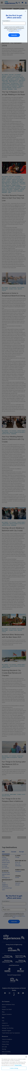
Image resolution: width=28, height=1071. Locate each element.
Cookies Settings (14, 1068)
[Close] (26, 1057)
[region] (14, 1063)
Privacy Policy (18, 1065)
